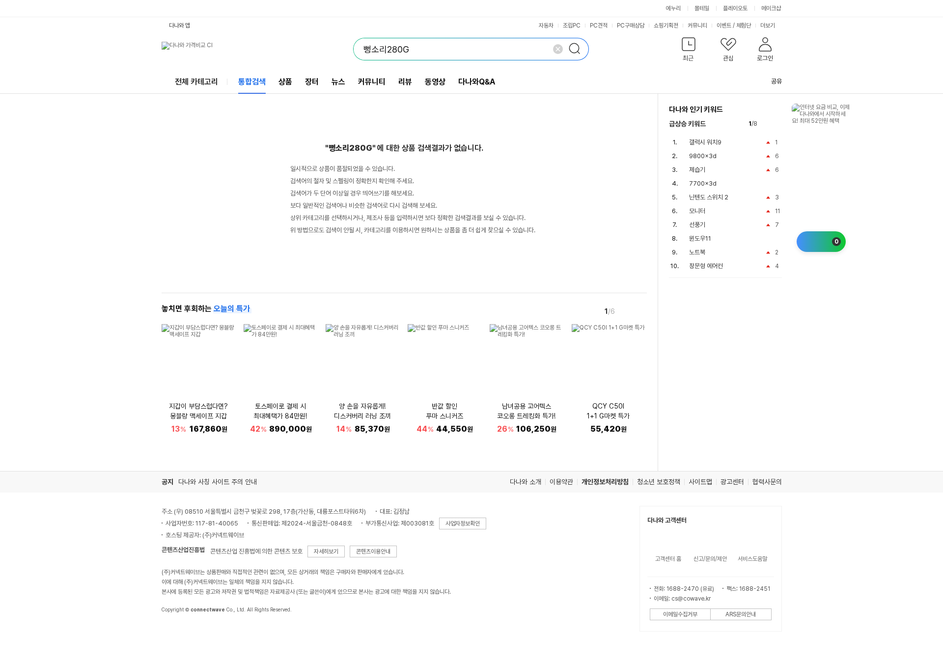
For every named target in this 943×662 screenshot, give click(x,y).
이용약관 (561, 482)
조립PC (572, 25)
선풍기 (697, 224)
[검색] (577, 49)
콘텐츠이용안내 (373, 551)
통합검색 (252, 81)
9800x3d (703, 156)
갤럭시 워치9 (705, 142)
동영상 (435, 81)
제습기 (697, 169)
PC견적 (599, 25)
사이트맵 (700, 482)
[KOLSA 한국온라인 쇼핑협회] (179, 632)
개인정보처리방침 (605, 482)
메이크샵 (771, 8)
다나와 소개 (525, 482)
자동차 (546, 25)
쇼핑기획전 (666, 25)
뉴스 (338, 81)
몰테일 (701, 8)
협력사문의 (767, 482)
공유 (776, 81)
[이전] (626, 311)
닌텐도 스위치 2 (708, 197)
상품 (285, 81)
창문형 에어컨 (706, 266)
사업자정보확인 (462, 523)
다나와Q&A (476, 81)
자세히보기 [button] (326, 551)
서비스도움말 (752, 558)
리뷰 (405, 81)
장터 (312, 81)
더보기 (768, 25)
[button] (689, 51)
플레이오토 (735, 8)
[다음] (640, 311)
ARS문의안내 (740, 614)
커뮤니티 (697, 25)
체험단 (743, 25)
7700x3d (703, 183)
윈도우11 (700, 238)
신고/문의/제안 (710, 558)
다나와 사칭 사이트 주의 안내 (217, 482)
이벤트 (724, 25)
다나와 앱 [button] (179, 25)
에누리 (673, 8)
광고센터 (732, 482)
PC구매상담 (630, 25)
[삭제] (558, 49)
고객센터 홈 (668, 558)
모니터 (697, 211)
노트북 (697, 252)
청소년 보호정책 (658, 482)
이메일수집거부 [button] (680, 614)
